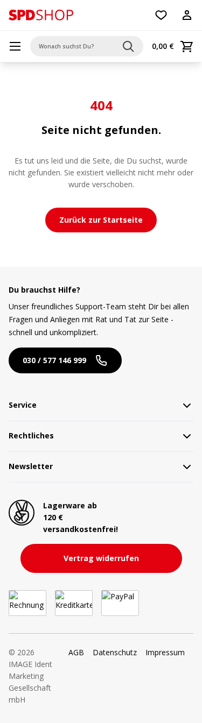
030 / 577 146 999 (54, 360)
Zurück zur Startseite (101, 220)
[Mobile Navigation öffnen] (15, 46)
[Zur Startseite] (41, 15)
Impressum (165, 652)
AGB (76, 652)
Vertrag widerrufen (101, 558)
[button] (41, 15)
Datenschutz (115, 652)
